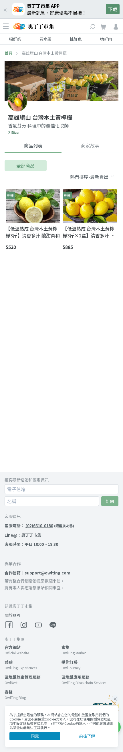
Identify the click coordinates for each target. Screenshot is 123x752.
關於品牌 (13, 615)
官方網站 (13, 647)
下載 (112, 9)
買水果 (45, 39)
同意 (35, 736)
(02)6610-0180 (39, 525)
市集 (65, 647)
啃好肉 (106, 39)
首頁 (9, 53)
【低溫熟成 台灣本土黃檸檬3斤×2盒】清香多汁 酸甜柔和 (89, 232)
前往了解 (87, 736)
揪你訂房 (69, 662)
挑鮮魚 (76, 39)
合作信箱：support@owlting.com (37, 573)
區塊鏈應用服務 (75, 677)
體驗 (9, 662)
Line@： (23, 535)
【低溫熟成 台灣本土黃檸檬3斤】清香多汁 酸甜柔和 (33, 232)
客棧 (9, 692)
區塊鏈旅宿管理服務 (23, 677)
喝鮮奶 (15, 39)
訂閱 (110, 501)
